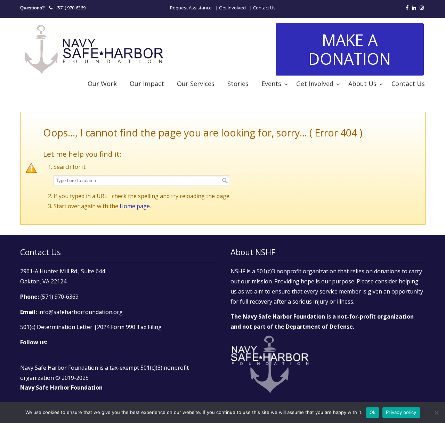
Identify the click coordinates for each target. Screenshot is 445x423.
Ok (373, 412)
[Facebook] (407, 8)
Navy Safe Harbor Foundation (94, 48)
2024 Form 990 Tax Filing (129, 327)
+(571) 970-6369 (70, 8)
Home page (135, 206)
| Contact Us (263, 8)
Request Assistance (191, 8)
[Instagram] (422, 8)
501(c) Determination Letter (56, 327)
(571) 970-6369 (59, 296)
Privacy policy (401, 412)
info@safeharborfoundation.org (80, 312)
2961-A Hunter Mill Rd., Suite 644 (62, 271)
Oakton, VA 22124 (43, 281)
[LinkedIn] (414, 8)
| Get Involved (231, 8)
